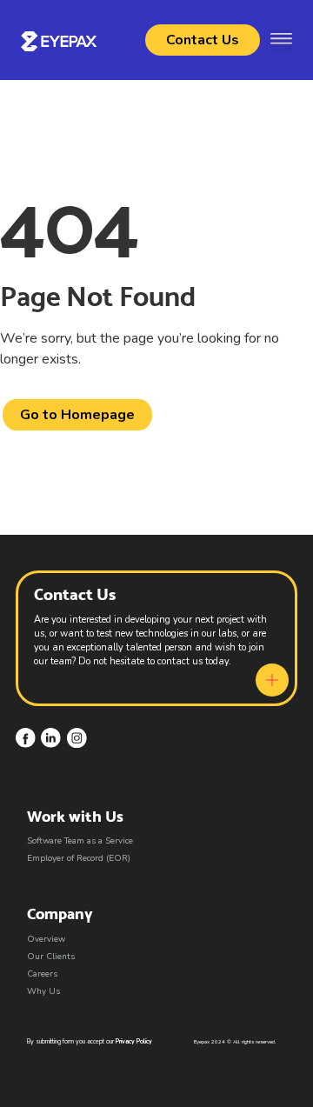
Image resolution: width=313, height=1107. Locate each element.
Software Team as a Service (80, 841)
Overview (46, 939)
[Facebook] (26, 738)
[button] (281, 40)
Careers (42, 974)
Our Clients (51, 956)
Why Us (43, 991)
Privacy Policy (134, 1041)
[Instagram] (77, 738)
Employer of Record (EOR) (78, 858)
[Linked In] (51, 738)
